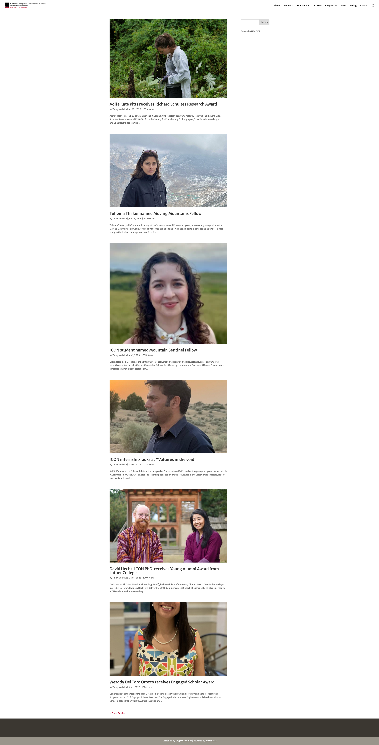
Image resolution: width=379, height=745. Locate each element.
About (277, 5)
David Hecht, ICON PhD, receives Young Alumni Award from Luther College (164, 570)
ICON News (148, 109)
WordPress (211, 740)
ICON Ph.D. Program (324, 5)
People (287, 5)
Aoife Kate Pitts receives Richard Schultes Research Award (163, 104)
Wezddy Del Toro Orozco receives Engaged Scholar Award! (163, 682)
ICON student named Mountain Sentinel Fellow (153, 350)
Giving (353, 5)
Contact (364, 5)
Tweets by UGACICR (250, 31)
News (343, 5)
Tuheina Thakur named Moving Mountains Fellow (155, 213)
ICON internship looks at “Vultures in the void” (153, 459)
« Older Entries (117, 713)
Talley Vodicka (120, 109)
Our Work (302, 5)
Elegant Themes (183, 740)
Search (264, 22)
